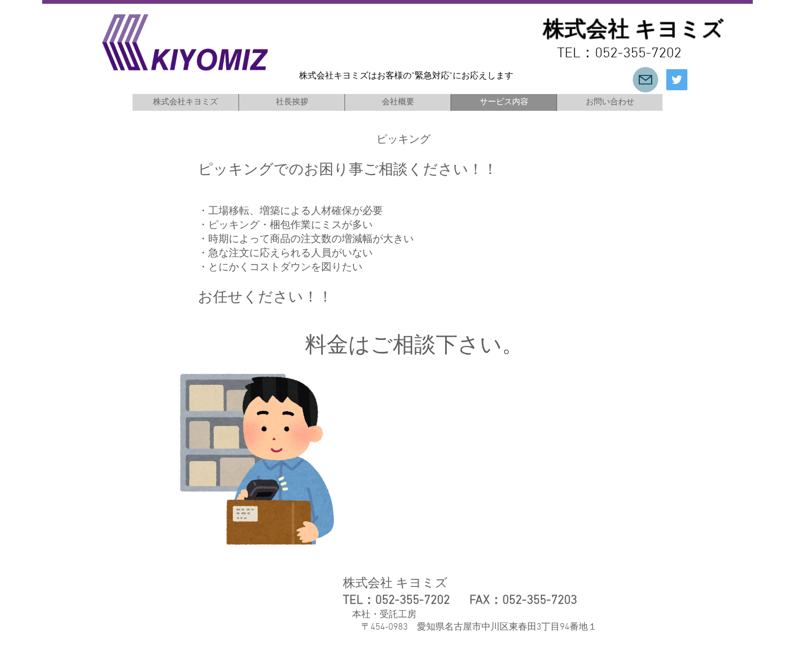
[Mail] (645, 79)
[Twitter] (676, 79)
